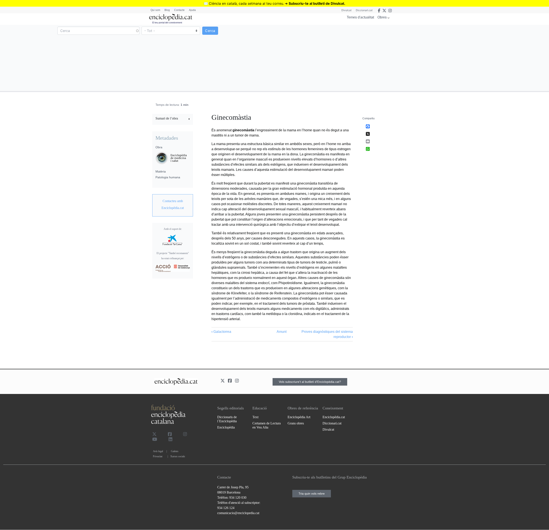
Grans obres (296, 423)
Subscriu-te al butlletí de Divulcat (316, 3)
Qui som (155, 10)
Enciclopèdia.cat (334, 417)
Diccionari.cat (364, 10)
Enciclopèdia (226, 427)
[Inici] (170, 17)
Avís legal (158, 451)
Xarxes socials (177, 456)
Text (255, 417)
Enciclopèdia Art (299, 417)
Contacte (179, 10)
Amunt (282, 331)
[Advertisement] (411, 58)
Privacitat (157, 456)
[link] (172, 119)
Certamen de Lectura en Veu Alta (266, 425)
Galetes (174, 451)
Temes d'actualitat (360, 17)
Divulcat (346, 10)
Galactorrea (221, 331)
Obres (382, 17)
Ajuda (192, 10)
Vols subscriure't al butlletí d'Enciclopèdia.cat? (310, 381)
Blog (167, 10)
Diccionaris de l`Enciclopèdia (227, 419)
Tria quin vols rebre (312, 493)
